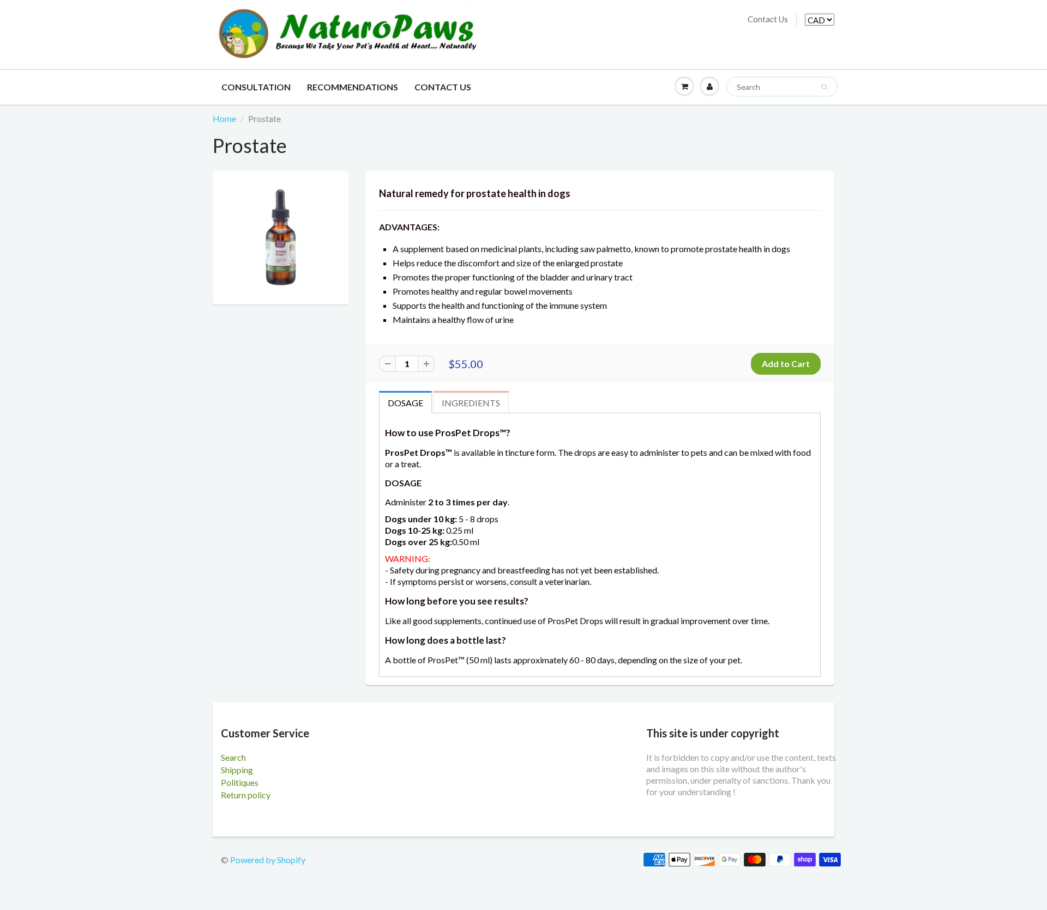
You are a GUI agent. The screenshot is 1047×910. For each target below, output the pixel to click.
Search (233, 757)
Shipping (237, 770)
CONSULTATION (256, 87)
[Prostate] (280, 236)
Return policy (245, 795)
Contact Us (768, 19)
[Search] (824, 87)
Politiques (239, 782)
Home (224, 118)
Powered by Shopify (267, 859)
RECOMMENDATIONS (352, 87)
